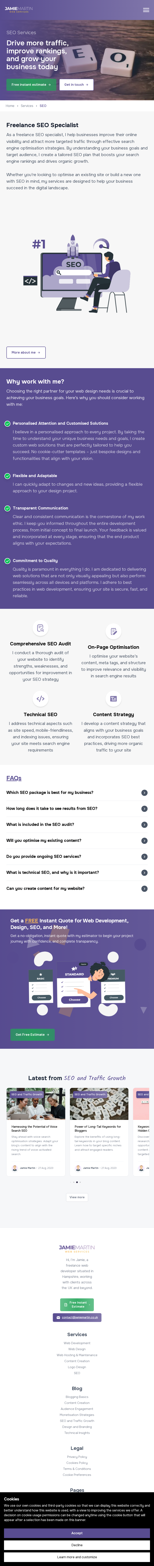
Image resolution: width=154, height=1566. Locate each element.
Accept (77, 1533)
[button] (77, 793)
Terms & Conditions (77, 1469)
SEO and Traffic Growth (77, 1421)
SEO (77, 1373)
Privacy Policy (77, 1457)
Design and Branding (77, 1427)
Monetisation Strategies (77, 1415)
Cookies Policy (77, 1463)
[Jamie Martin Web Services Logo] (19, 10)
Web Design (77, 1349)
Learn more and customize (77, 1557)
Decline (77, 1545)
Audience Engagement (77, 1409)
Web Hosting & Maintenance (77, 1355)
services (27, 106)
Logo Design (77, 1367)
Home (10, 106)
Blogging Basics (77, 1397)
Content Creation (77, 1361)
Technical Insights (77, 1433)
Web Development (77, 1343)
